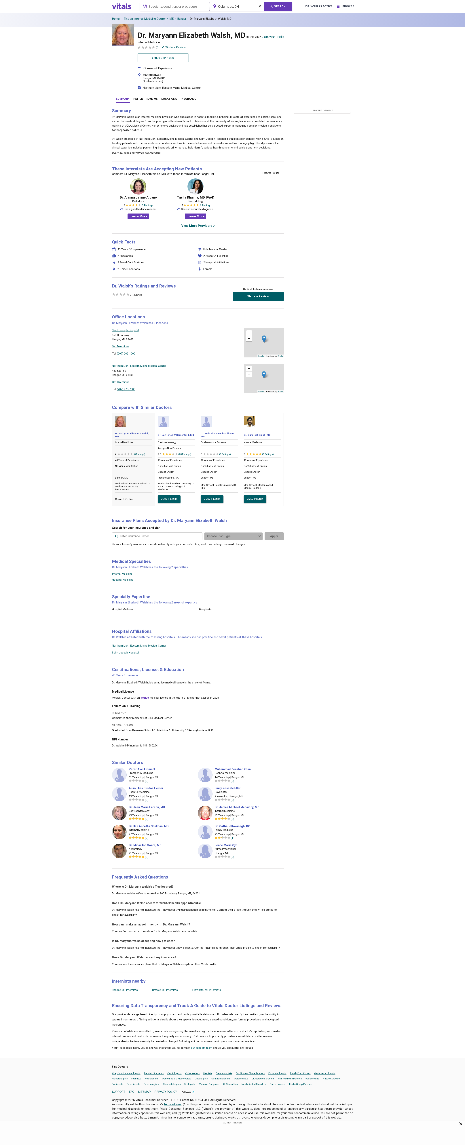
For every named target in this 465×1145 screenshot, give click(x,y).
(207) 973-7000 (126, 389)
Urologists (190, 1084)
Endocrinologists (277, 1073)
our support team (201, 1047)
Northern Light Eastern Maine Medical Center (172, 87)
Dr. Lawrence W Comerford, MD (176, 435)
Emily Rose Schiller (228, 788)
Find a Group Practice (300, 1084)
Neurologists (151, 1078)
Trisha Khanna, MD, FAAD (195, 197)
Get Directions (120, 346)
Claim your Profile (273, 37)
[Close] (461, 1124)
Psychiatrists (133, 1084)
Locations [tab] (169, 98)
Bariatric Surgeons (154, 1073)
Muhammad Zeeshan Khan (233, 769)
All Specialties (230, 1084)
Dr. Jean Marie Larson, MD (147, 807)
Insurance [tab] (188, 98)
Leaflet (261, 355)
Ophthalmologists (220, 1078)
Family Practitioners (300, 1073)
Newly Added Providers (254, 1084)
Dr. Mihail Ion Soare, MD (145, 845)
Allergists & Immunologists (126, 1073)
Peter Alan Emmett (142, 769)
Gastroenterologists (324, 1073)
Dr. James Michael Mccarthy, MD (237, 807)
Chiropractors (192, 1073)
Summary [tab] (123, 98)
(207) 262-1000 (126, 353)
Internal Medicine (122, 574)
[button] (264, 339)
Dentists (207, 1073)
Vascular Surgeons (209, 1084)
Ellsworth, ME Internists (206, 990)
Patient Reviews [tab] (145, 98)
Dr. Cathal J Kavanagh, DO (232, 826)
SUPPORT (118, 1091)
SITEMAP (144, 1091)
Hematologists (120, 1078)
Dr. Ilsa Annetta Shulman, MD (149, 826)
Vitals (280, 355)
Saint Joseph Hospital (125, 652)
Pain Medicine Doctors (290, 1078)
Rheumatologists (172, 1084)
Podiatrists (117, 1084)
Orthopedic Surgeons (263, 1078)
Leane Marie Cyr (226, 845)
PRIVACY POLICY (165, 1091)
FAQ (131, 1091)
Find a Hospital (278, 1084)
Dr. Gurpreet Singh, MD (257, 435)
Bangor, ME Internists (125, 990)
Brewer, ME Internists (165, 990)
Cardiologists (174, 1073)
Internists (136, 1078)
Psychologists (151, 1084)
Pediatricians (312, 1078)
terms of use (172, 1104)
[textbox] (174, 6)
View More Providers (196, 226)
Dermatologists (224, 1073)
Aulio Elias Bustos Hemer (146, 788)
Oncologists (201, 1078)
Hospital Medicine (122, 579)
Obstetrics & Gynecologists (176, 1078)
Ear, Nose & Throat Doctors (250, 1073)
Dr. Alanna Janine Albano (138, 197)
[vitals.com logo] (122, 6)
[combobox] (174, 6)
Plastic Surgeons (332, 1078)
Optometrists (241, 1078)
